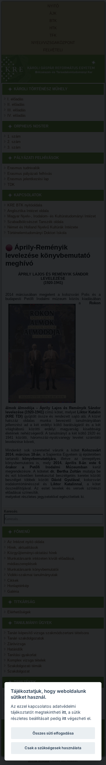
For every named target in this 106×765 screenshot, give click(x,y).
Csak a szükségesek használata (53, 748)
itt (64, 712)
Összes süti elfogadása (53, 733)
